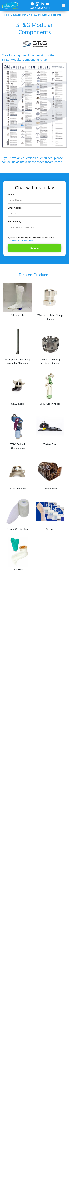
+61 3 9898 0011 (40, 8)
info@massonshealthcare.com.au (42, 162)
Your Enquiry (14, 221)
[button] (64, 5)
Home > (7, 14)
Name (11, 194)
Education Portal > (20, 14)
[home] (9, 5)
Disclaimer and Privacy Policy (21, 240)
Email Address (15, 207)
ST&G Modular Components (46, 14)
